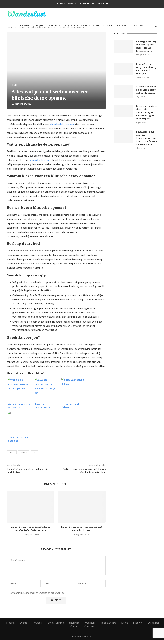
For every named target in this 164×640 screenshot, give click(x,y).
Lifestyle (54, 26)
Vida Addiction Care (40, 159)
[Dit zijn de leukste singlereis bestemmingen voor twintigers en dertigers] (123, 111)
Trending (41, 26)
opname (23, 452)
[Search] (155, 25)
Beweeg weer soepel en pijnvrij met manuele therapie (146, 69)
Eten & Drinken (56, 622)
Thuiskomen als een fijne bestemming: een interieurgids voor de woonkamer (146, 138)
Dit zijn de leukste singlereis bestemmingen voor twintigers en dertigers (146, 112)
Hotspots (98, 26)
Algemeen (25, 26)
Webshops (90, 622)
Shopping (122, 26)
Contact (72, 4)
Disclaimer (102, 4)
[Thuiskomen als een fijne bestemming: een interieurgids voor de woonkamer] (123, 136)
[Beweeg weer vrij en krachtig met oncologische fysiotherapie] (30, 507)
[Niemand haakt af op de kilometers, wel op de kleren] (123, 91)
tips (34, 452)
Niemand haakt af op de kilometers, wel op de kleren (146, 89)
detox (12, 452)
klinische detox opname (62, 124)
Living (66, 26)
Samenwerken (87, 4)
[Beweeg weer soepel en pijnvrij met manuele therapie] (81, 507)
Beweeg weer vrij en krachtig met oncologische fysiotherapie (146, 46)
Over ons (60, 4)
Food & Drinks (82, 26)
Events (111, 26)
